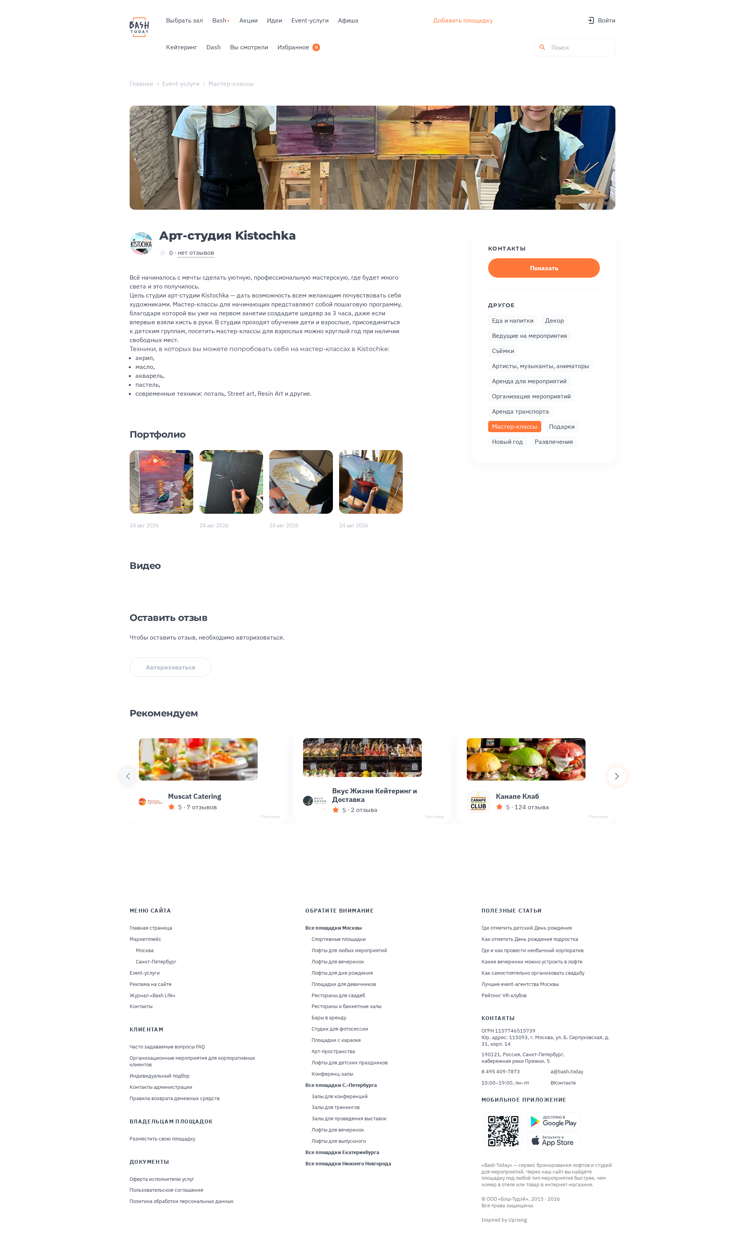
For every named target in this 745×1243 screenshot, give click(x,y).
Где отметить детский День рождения (527, 928)
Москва (145, 950)
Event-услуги (180, 83)
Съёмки (503, 351)
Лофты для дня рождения (342, 973)
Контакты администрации (161, 1087)
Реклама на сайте (151, 984)
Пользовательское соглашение (166, 1190)
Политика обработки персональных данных (182, 1201)
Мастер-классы (231, 83)
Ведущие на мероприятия (529, 335)
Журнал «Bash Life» (152, 996)
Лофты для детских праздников (350, 1063)
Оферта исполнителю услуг (162, 1179)
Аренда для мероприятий (529, 381)
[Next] (617, 776)
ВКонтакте (563, 1083)
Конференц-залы (332, 1074)
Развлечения (554, 441)
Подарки (562, 426)
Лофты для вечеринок (338, 962)
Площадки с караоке (336, 1040)
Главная (141, 83)
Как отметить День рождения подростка (530, 939)
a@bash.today (567, 1072)
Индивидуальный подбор (160, 1076)
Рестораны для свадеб (338, 996)
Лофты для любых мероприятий (349, 950)
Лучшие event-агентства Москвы (520, 984)
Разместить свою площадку (162, 1139)
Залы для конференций (340, 1096)
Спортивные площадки (339, 939)
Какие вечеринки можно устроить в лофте (532, 962)
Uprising (517, 1220)
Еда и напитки (513, 320)
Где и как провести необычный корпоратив (533, 950)
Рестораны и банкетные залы (346, 1006)
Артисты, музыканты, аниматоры (540, 366)
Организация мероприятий (531, 396)
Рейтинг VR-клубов (504, 996)
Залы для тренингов (336, 1107)
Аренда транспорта (520, 411)
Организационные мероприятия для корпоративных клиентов (192, 1061)
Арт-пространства (333, 1051)
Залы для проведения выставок (349, 1119)
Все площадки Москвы (333, 928)
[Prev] (128, 776)
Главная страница (151, 928)
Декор (554, 320)
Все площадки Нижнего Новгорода (348, 1164)
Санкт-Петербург (156, 962)
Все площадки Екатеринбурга (342, 1152)
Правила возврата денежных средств (175, 1098)
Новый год (507, 441)
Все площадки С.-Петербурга (341, 1085)
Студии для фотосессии (340, 1029)
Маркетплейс (145, 939)
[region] (372, 776)
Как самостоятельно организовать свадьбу (533, 973)
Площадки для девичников (344, 984)
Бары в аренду (329, 1018)
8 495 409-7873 (501, 1072)
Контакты (141, 1006)
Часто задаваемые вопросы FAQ (167, 1047)
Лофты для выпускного (339, 1141)
